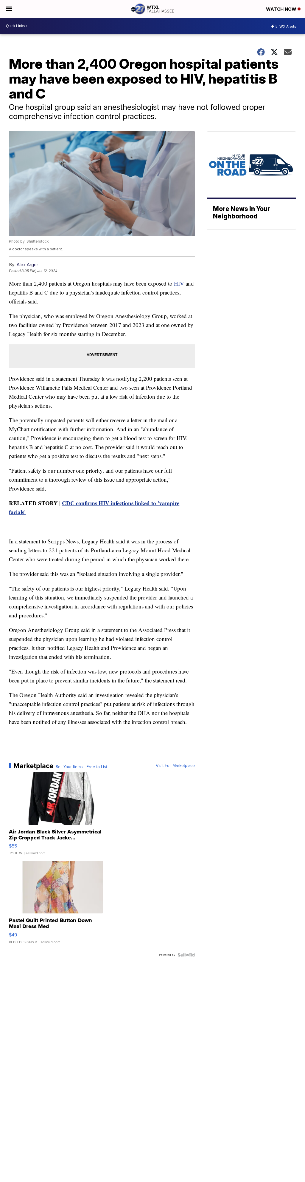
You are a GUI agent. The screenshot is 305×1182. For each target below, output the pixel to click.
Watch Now (282, 9)
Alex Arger (27, 264)
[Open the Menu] (9, 9)
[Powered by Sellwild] (186, 955)
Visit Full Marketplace (175, 766)
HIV (179, 283)
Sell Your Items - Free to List (81, 767)
